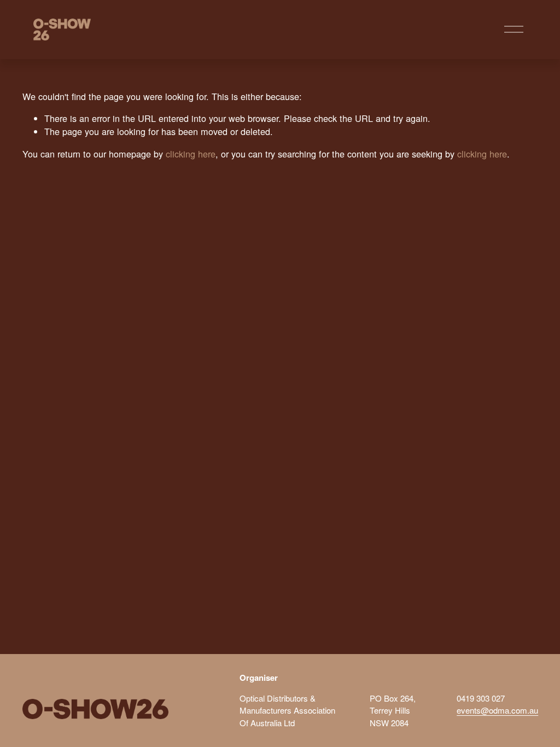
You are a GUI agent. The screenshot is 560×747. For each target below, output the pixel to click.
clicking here (190, 153)
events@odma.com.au (497, 710)
